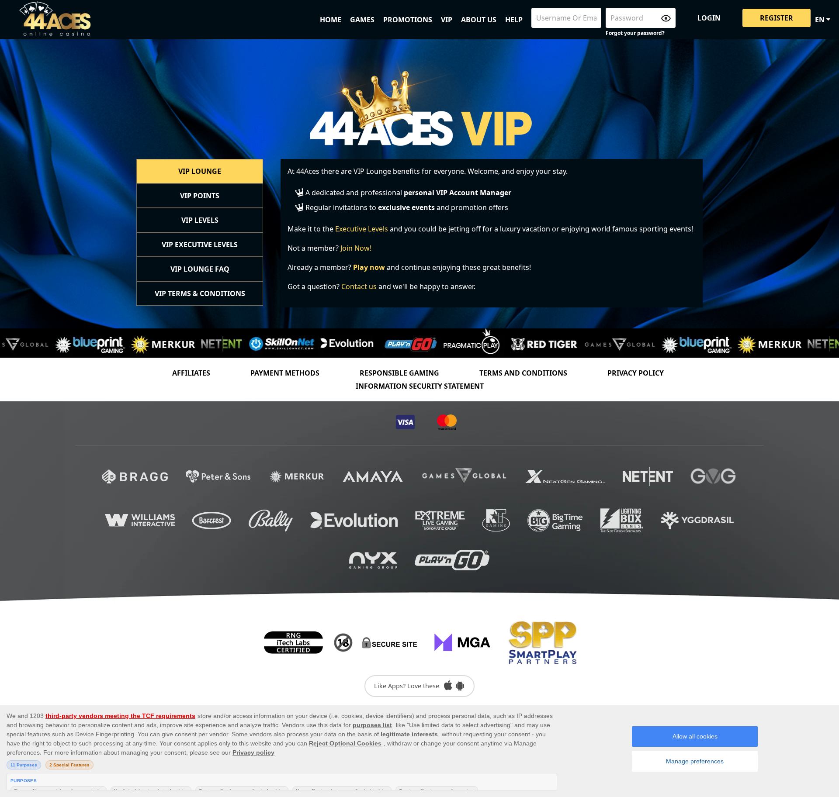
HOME (330, 19)
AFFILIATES (191, 373)
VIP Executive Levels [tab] (200, 244)
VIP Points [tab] (199, 195)
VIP (446, 19)
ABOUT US (478, 19)
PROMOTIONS (407, 19)
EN (820, 19)
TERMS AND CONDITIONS (523, 373)
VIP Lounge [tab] (199, 171)
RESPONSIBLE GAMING (399, 373)
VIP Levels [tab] (199, 220)
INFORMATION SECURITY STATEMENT (420, 386)
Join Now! (355, 248)
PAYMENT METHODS (284, 373)
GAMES (362, 19)
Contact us (359, 286)
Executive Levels (361, 229)
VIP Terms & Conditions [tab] (200, 293)
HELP (514, 19)
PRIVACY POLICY (635, 373)
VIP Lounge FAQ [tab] (199, 269)
